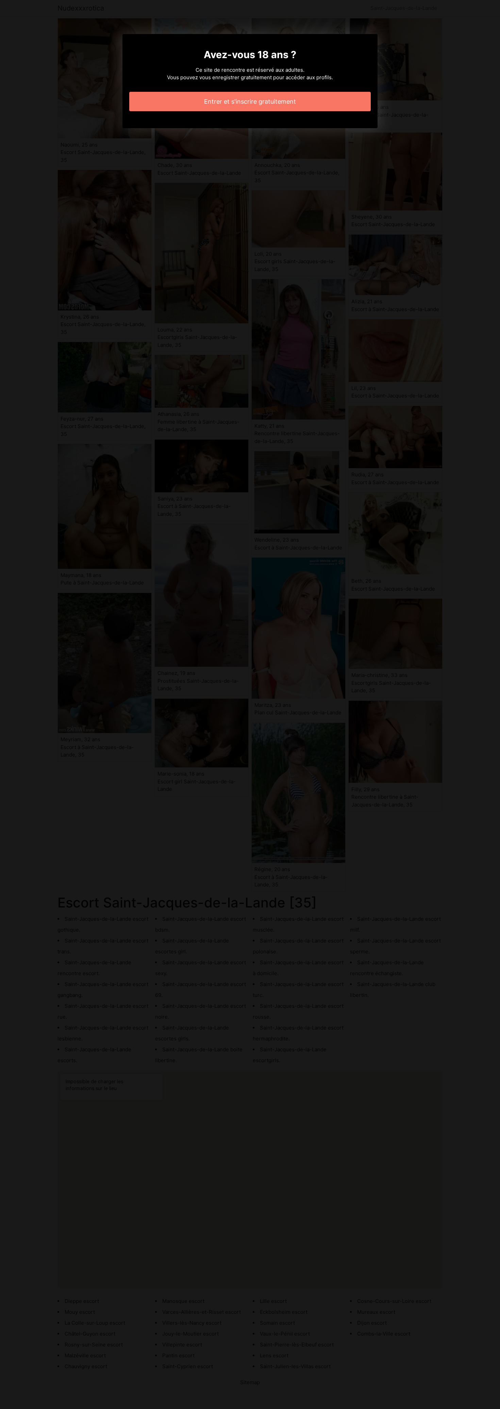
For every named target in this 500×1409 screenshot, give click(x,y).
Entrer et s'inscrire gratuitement (250, 101)
